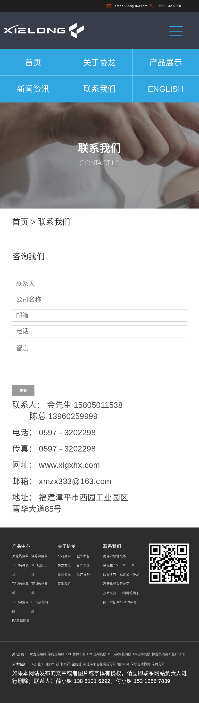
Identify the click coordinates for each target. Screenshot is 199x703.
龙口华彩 (52, 664)
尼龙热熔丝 (20, 556)
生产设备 (83, 574)
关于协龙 (99, 62)
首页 (33, 62)
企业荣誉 (83, 556)
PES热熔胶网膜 (119, 654)
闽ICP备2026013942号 (120, 602)
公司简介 (64, 556)
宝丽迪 (77, 664)
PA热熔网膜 (21, 620)
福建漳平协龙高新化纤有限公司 (106, 664)
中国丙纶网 (128, 593)
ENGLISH (166, 88)
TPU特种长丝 (76, 654)
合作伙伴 (83, 565)
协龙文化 (64, 565)
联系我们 (99, 88)
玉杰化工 (37, 664)
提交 (23, 390)
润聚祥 (65, 664)
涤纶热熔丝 (39, 556)
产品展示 (165, 62)
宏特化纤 (158, 664)
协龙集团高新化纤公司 (168, 654)
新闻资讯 (33, 88)
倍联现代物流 (140, 664)
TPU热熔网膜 (97, 654)
